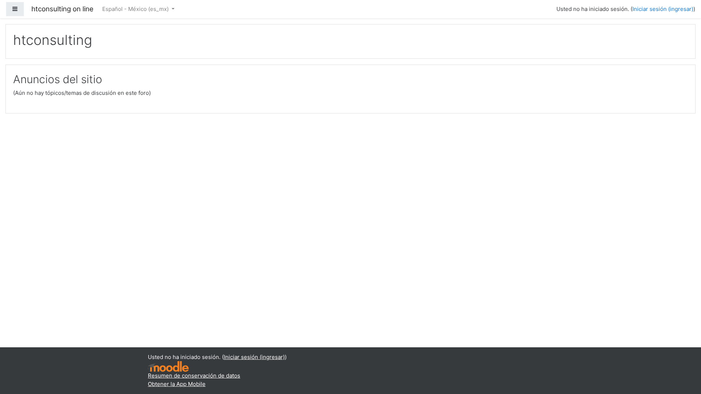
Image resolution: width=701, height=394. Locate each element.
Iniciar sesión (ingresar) (662, 8)
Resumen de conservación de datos (194, 375)
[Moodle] (168, 366)
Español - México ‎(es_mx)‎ (136, 8)
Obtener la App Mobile (177, 384)
